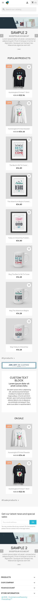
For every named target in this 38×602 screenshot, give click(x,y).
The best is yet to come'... (19, 165)
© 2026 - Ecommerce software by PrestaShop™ (14, 598)
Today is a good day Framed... (19, 238)
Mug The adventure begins (19, 311)
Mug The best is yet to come (19, 274)
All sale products (11, 500)
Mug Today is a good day (19, 347)
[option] (19, 33)
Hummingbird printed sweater (19, 129)
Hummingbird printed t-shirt (19, 92)
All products (8, 358)
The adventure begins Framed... (19, 202)
